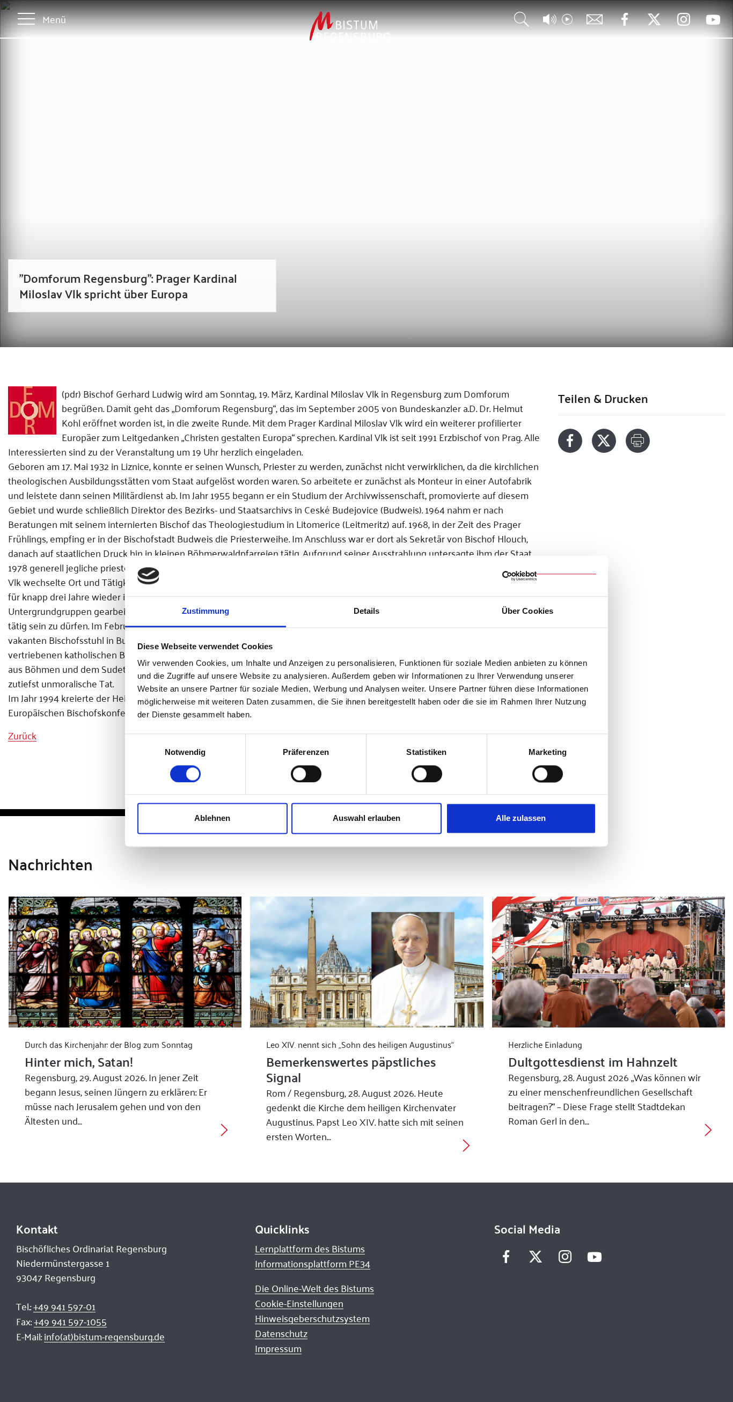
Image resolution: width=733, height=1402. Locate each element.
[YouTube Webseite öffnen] (713, 18)
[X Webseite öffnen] (654, 20)
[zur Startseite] (293, 26)
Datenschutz (281, 1333)
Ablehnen (212, 818)
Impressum (278, 1348)
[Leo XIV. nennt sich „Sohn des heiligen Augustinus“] (366, 962)
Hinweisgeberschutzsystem (312, 1318)
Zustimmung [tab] (206, 611)
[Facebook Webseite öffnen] (624, 20)
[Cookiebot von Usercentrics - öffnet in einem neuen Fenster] (549, 576)
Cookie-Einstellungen (299, 1303)
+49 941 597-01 (64, 1306)
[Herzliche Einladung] (608, 962)
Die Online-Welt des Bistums (314, 1288)
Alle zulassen (521, 818)
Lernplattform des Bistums (310, 1248)
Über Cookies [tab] (527, 611)
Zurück (22, 735)
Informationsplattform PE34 (312, 1263)
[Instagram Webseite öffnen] (683, 20)
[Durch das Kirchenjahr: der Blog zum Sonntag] (125, 962)
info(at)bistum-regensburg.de (104, 1336)
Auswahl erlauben (366, 818)
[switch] (306, 773)
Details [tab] (367, 611)
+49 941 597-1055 (70, 1321)
